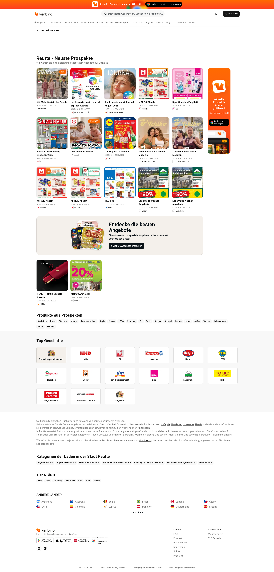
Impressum (179, 547)
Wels (88, 481)
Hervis (198, 424)
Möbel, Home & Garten (92, 22)
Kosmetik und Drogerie (142, 22)
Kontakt (177, 538)
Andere (159, 22)
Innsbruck (70, 481)
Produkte (181, 22)
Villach (97, 481)
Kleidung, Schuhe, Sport (117, 22)
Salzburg (58, 481)
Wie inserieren (215, 534)
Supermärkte (55, 22)
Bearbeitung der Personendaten (182, 568)
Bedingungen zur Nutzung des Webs (147, 568)
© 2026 (86, 568)
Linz (80, 481)
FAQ (175, 534)
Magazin (170, 22)
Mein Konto (232, 13)
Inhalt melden (180, 542)
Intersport (188, 424)
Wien (40, 481)
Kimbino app (145, 440)
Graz (48, 481)
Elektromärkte (71, 22)
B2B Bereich (214, 538)
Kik (168, 424)
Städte (192, 22)
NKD (163, 424)
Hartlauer (176, 424)
